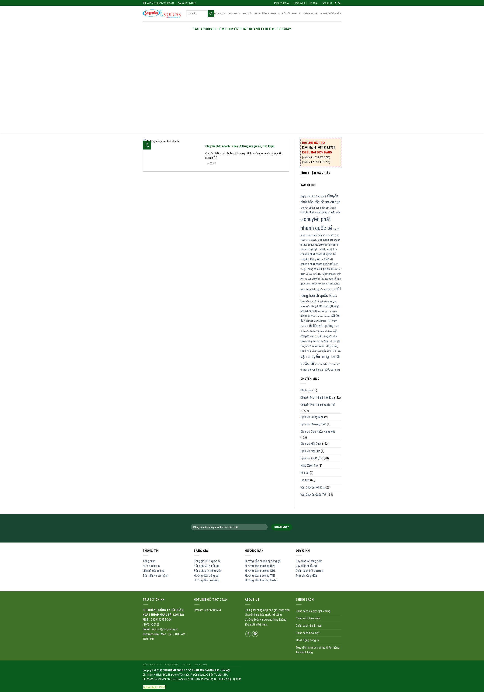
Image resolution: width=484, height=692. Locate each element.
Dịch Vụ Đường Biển (313, 424)
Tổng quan (326, 2)
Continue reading (241, 38)
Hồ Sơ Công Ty (291, 13)
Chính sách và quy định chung (313, 611)
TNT (329, 320)
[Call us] (339, 3)
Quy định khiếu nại (306, 566)
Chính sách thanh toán (309, 625)
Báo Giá (233, 13)
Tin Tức (313, 2)
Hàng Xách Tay (309, 465)
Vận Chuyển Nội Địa (312, 487)
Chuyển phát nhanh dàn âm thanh (318, 207)
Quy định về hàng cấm (309, 561)
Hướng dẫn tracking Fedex (261, 580)
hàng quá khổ (307, 315)
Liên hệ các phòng (153, 571)
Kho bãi (304, 473)
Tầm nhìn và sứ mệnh (155, 575)
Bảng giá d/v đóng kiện (207, 571)
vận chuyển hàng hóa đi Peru (328, 351)
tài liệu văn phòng (321, 326)
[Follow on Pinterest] (255, 634)
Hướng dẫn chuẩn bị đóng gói (263, 561)
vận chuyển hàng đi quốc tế (318, 369)
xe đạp (337, 370)
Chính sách (310, 13)
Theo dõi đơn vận (330, 13)
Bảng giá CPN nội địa (206, 566)
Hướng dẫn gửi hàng (206, 580)
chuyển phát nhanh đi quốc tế (318, 254)
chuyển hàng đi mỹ (317, 196)
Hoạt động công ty (267, 13)
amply (303, 196)
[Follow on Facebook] (336, 3)
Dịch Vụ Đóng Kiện (311, 417)
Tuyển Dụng (299, 2)
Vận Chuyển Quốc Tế (313, 494)
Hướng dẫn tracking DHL (260, 571)
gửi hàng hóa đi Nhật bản (322, 289)
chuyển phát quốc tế (311, 259)
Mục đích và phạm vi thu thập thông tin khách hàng (317, 650)
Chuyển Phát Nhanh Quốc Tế (317, 405)
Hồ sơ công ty (151, 566)
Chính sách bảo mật (308, 633)
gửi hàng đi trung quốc (327, 311)
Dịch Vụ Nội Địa (310, 451)
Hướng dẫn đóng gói (206, 575)
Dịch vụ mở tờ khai (314, 274)
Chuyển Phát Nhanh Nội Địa (317, 397)
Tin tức (304, 480)
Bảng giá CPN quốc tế (207, 561)
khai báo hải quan (323, 316)
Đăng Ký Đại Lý (281, 2)
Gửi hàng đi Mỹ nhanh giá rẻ (321, 306)
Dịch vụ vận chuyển (332, 274)
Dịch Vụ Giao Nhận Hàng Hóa (317, 431)
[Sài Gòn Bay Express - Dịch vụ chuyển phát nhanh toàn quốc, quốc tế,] (162, 13)
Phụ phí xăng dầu (306, 575)
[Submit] (211, 13)
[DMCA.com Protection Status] (154, 686)
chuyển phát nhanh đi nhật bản (322, 249)
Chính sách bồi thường (309, 571)
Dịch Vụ (218, 13)
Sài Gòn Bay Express (316, 320)
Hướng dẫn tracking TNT (260, 575)
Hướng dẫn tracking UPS (260, 566)
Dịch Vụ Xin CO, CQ (311, 458)
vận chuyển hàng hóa (321, 336)
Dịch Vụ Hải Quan (310, 443)
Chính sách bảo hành (308, 618)
